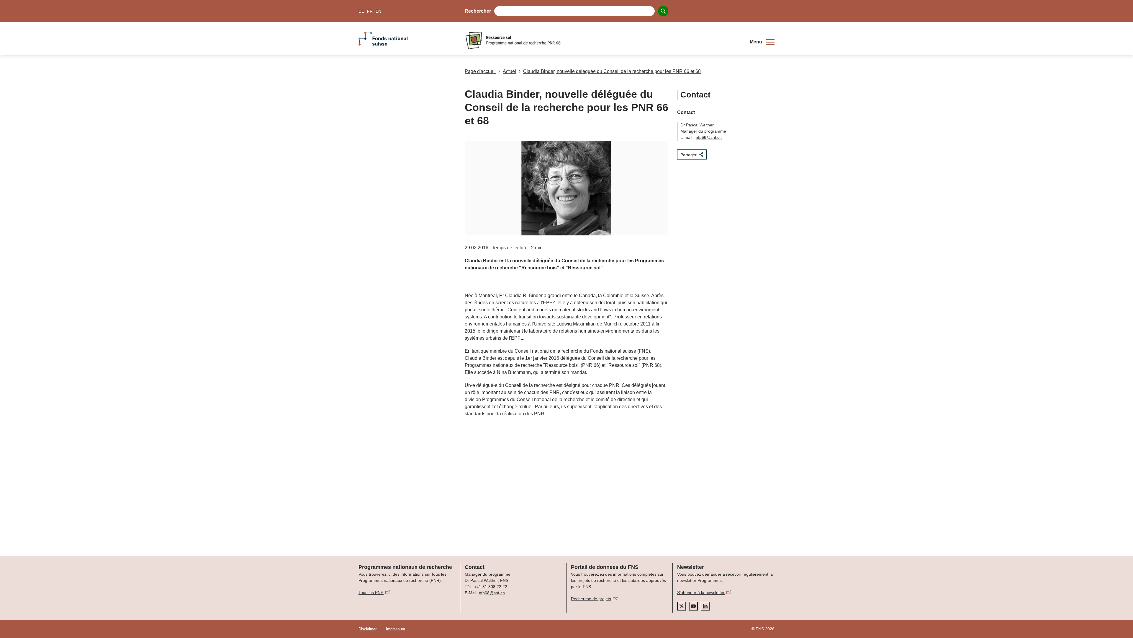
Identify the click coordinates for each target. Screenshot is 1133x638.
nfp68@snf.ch (709, 137)
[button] (762, 42)
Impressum (395, 629)
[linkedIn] (705, 606)
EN (378, 11)
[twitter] (681, 606)
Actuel (509, 71)
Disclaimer (367, 629)
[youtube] (693, 606)
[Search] (663, 11)
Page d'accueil (480, 71)
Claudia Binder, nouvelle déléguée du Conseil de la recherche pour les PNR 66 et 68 (612, 71)
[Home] (603, 40)
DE (361, 11)
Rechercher (478, 11)
